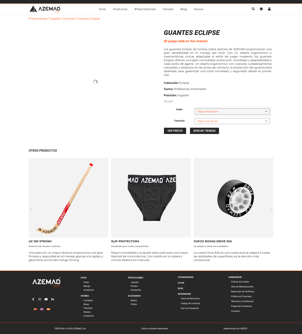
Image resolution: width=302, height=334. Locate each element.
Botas (86, 304)
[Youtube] (46, 299)
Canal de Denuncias (190, 298)
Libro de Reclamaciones (242, 286)
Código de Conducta (190, 303)
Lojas (181, 283)
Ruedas (87, 312)
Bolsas (134, 300)
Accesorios (89, 290)
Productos (120, 9)
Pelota (134, 304)
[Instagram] (39, 299)
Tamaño (179, 120)
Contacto (235, 311)
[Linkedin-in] (52, 299)
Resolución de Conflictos (242, 291)
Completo (88, 300)
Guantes (69, 18)
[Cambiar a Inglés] (41, 309)
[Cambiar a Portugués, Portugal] (35, 309)
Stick (102, 9)
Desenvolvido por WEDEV (235, 328)
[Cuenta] (269, 9)
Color (179, 109)
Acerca (198, 9)
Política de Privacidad (241, 296)
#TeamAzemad (145, 9)
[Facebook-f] (33, 299)
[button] (31, 208)
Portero (134, 286)
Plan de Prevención (190, 308)
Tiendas (168, 9)
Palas (86, 282)
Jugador (55, 18)
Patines (85, 296)
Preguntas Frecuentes (241, 306)
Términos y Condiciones (242, 301)
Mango (87, 286)
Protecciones (38, 18)
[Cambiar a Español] (48, 309)
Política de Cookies (240, 282)
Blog (183, 9)
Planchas (88, 308)
